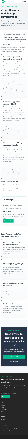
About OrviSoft (4, 419)
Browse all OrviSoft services (10, 214)
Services (3, 405)
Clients (2, 407)
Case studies (4, 409)
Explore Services (14, 361)
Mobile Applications (9, 203)
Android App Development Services (13, 205)
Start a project (5, 396)
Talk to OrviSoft (8, 221)
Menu (24, 1)
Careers (3, 421)
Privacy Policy (4, 425)
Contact (3, 423)
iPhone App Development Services (13, 208)
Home (2, 6)
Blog (2, 411)
